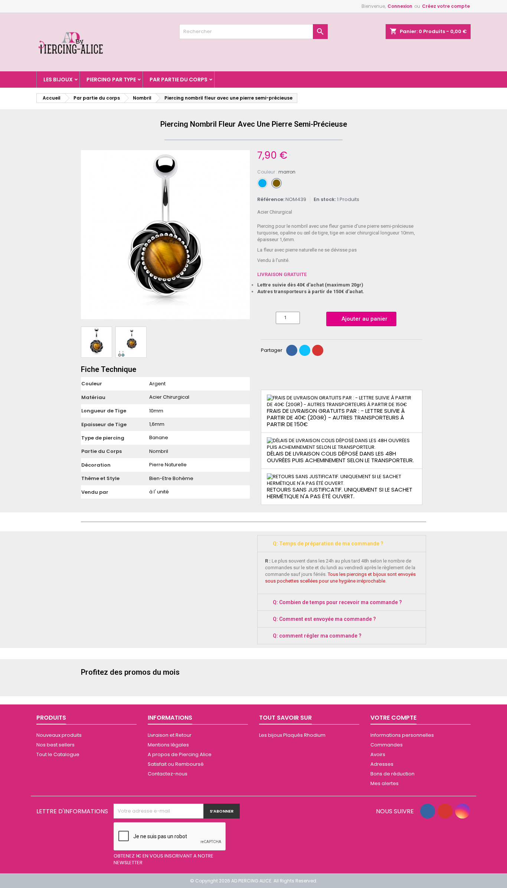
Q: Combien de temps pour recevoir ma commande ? (337, 602)
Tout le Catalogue (57, 754)
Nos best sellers (55, 744)
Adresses (381, 764)
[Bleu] (262, 183)
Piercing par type (111, 79)
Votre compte (393, 717)
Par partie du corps (178, 79)
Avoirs (377, 754)
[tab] (342, 543)
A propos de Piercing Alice (180, 754)
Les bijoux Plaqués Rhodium (292, 735)
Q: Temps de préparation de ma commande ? (328, 544)
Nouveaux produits (59, 735)
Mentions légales (168, 744)
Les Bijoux (58, 79)
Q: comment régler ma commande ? (317, 636)
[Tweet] (304, 350)
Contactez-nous (167, 773)
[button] (88, 235)
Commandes (386, 744)
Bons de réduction (392, 773)
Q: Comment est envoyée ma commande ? (324, 619)
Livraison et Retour (170, 735)
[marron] (276, 183)
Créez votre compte (446, 6)
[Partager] (291, 350)
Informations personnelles (402, 735)
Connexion (399, 6)
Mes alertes (384, 783)
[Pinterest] (317, 350)
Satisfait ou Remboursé (176, 764)
